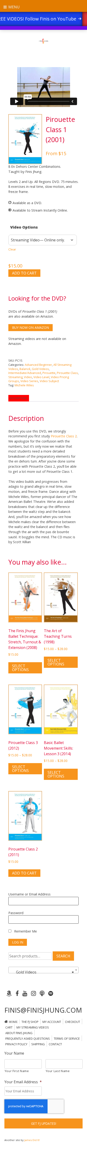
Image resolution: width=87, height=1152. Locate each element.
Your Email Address (23, 1082)
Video (28, 377)
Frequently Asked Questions (27, 1038)
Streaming (15, 377)
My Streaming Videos (32, 1027)
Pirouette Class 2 (64, 436)
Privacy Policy (16, 1044)
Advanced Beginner (38, 365)
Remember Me (25, 931)
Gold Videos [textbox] (42, 972)
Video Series (29, 381)
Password (15, 913)
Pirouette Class (67, 373)
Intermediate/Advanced (24, 373)
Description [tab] (18, 398)
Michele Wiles (24, 385)
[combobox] (43, 970)
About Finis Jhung (18, 1033)
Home (13, 1021)
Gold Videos (40, 369)
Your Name (14, 1053)
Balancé (24, 369)
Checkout (72, 1022)
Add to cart (24, 273)
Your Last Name (58, 1071)
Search (63, 956)
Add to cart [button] (24, 873)
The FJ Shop (30, 1022)
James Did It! (32, 1140)
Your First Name (17, 1071)
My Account (51, 1022)
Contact (55, 1044)
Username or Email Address (29, 894)
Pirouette (48, 373)
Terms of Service (67, 1038)
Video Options (24, 227)
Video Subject (49, 381)
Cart (9, 1027)
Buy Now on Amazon (30, 327)
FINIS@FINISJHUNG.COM (43, 1010)
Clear (12, 249)
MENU (13, 7)
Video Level (41, 377)
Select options (20, 667)
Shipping (38, 1044)
